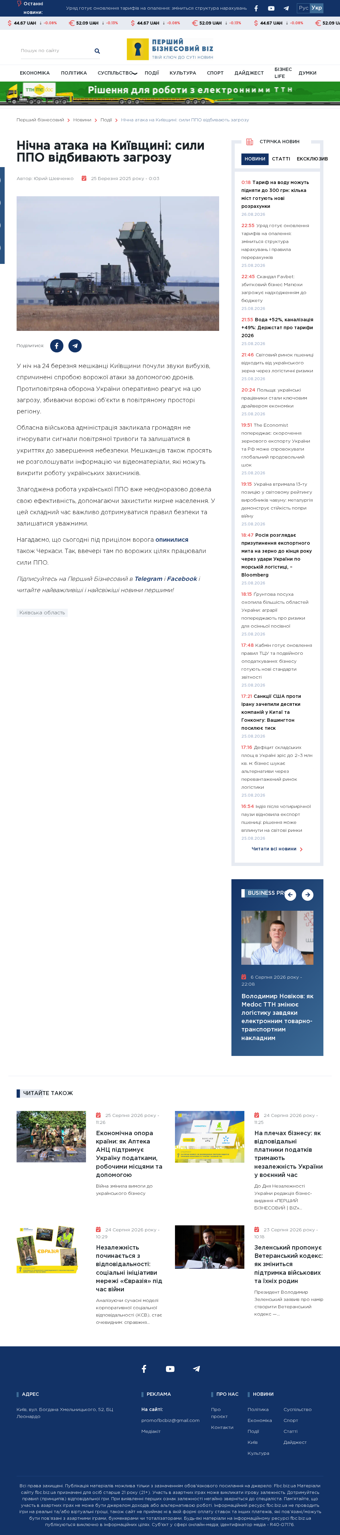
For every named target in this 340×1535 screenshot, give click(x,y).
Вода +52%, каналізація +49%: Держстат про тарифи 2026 (277, 328)
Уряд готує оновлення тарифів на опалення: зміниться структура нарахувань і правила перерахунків (275, 242)
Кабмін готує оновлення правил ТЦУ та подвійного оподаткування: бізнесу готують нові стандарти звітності (276, 661)
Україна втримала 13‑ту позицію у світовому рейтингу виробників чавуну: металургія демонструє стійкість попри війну (277, 500)
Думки (307, 73)
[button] (290, 895)
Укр (316, 8)
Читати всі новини (274, 849)
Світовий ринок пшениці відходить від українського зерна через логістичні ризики (277, 363)
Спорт (215, 73)
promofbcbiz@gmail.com (170, 1421)
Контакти (222, 1428)
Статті (291, 1432)
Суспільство (115, 73)
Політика (74, 73)
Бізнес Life (283, 73)
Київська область (42, 612)
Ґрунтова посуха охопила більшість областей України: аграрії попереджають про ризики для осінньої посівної (274, 610)
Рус (303, 8)
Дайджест (249, 73)
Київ (253, 1442)
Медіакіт (151, 1432)
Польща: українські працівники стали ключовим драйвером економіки (274, 398)
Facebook (182, 579)
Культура (183, 73)
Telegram (148, 579)
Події (152, 73)
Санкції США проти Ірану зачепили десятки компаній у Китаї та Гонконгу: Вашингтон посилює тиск (271, 712)
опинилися (172, 540)
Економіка (35, 73)
